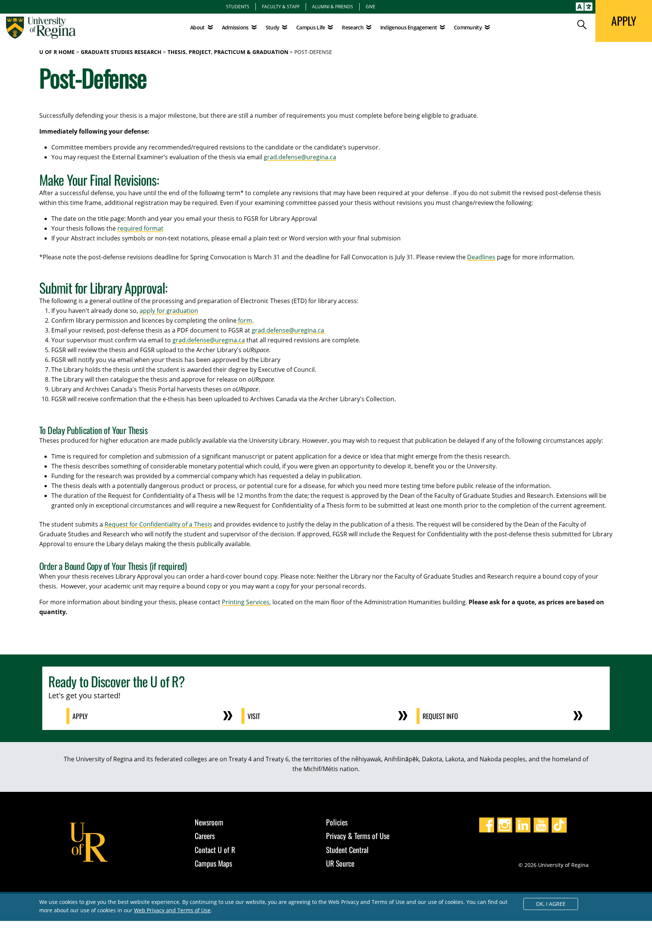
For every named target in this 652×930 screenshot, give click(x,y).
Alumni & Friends (332, 6)
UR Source (340, 863)
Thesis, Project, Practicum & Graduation (228, 51)
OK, (551, 903)
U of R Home (57, 51)
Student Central (347, 849)
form (244, 320)
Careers (205, 835)
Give (370, 6)
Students (237, 6)
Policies (337, 822)
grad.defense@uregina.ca (300, 157)
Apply (80, 716)
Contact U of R (215, 849)
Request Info (440, 716)
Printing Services (245, 602)
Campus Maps (213, 863)
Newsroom (209, 822)
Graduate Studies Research (121, 51)
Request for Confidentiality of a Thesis (158, 524)
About (197, 27)
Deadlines (481, 257)
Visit (254, 716)
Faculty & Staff (281, 6)
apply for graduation (169, 310)
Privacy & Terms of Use (357, 835)
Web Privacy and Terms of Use (172, 910)
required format (140, 228)
